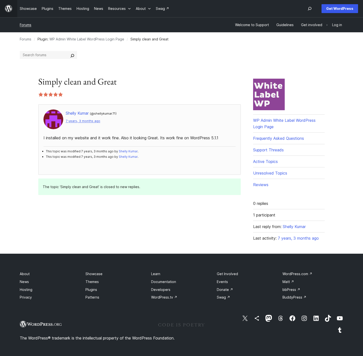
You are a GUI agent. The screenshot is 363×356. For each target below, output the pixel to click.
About (25, 274)
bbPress (291, 289)
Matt (288, 282)
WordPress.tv (164, 297)
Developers (160, 289)
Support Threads (268, 149)
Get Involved (227, 274)
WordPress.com (297, 274)
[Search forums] (72, 55)
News (24, 282)
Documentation (163, 282)
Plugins (91, 289)
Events (222, 282)
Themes (92, 282)
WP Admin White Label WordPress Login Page (86, 39)
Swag (223, 297)
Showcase (93, 274)
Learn (155, 274)
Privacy (26, 297)
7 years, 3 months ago (83, 121)
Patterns (92, 297)
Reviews (260, 184)
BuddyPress (294, 297)
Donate (225, 289)
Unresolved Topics (270, 173)
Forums (25, 25)
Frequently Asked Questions (278, 138)
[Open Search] (310, 8)
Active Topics (265, 161)
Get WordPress (339, 8)
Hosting (26, 289)
